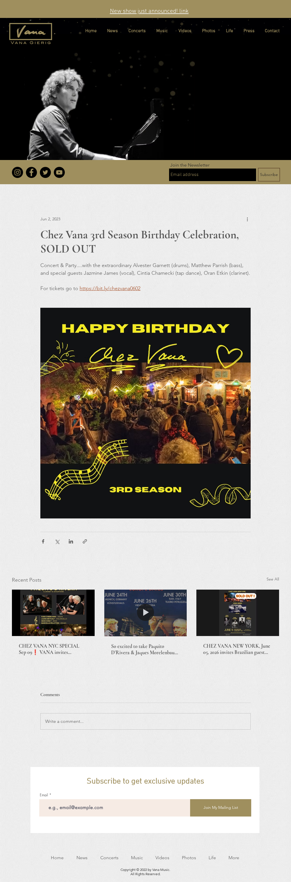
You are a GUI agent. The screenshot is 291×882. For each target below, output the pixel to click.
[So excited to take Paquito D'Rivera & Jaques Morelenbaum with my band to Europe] (145, 613)
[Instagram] (17, 172)
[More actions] (247, 219)
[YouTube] (59, 172)
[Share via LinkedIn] (71, 541)
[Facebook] (31, 172)
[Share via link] (85, 541)
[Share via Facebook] (43, 541)
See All (273, 579)
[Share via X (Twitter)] (57, 541)
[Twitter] (45, 172)
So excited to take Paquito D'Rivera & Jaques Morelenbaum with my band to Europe (144, 649)
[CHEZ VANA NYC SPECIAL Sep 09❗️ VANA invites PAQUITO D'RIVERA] (53, 613)
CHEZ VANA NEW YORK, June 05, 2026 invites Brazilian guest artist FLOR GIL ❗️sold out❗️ (236, 649)
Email (44, 795)
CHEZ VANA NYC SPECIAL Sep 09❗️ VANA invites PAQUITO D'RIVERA (49, 649)
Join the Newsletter (189, 165)
